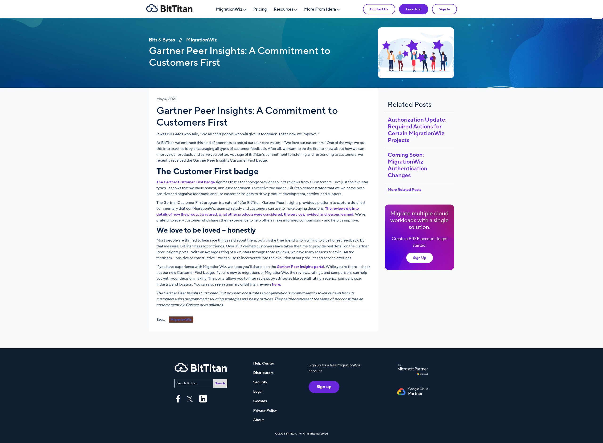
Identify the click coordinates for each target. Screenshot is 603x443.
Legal (257, 392)
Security (260, 382)
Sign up (324, 387)
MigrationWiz (229, 9)
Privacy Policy (265, 410)
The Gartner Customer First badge (185, 182)
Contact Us (379, 9)
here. (276, 284)
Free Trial (413, 9)
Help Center (263, 363)
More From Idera (320, 9)
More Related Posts (404, 190)
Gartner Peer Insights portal (300, 267)
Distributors (263, 373)
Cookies (260, 401)
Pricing (260, 9)
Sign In (444, 9)
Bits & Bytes (162, 40)
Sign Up (419, 258)
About (258, 420)
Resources (283, 9)
